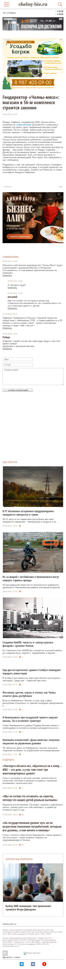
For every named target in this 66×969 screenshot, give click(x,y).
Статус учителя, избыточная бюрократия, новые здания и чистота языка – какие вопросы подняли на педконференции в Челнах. (32, 837)
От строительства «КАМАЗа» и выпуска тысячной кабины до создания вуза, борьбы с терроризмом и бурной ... (32, 651)
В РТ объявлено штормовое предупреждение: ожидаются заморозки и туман (28, 512)
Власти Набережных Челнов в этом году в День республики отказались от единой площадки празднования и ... (33, 703)
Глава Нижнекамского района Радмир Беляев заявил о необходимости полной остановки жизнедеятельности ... (32, 726)
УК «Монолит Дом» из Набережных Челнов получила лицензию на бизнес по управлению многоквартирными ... (32, 749)
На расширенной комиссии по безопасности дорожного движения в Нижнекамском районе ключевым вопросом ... (33, 586)
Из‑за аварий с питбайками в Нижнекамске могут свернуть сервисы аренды (31, 578)
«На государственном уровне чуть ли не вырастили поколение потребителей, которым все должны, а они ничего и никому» (32, 826)
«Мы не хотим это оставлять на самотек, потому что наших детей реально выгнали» (30, 798)
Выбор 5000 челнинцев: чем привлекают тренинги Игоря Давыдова (28, 907)
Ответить (7, 275)
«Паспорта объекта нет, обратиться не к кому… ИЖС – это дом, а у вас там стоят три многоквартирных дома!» (32, 769)
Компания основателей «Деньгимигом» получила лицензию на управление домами (31, 741)
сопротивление (23, 124)
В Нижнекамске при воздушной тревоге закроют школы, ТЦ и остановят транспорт (30, 719)
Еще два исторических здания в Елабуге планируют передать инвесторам (32, 671)
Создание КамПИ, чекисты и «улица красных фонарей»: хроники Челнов (28, 644)
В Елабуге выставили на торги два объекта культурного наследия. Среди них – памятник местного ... (31, 679)
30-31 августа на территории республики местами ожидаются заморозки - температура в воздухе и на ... (31, 520)
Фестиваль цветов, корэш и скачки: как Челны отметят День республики (29, 694)
